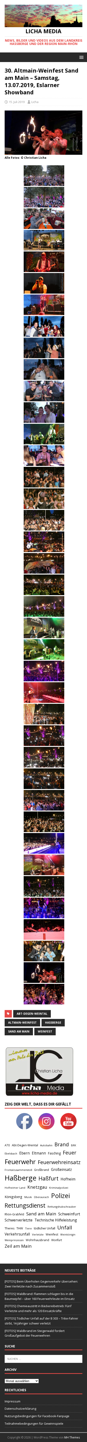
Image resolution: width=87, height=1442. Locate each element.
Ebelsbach (11, 1153)
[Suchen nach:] (43, 1359)
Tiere (28, 1228)
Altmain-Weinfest (22, 1023)
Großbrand (41, 1170)
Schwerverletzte (18, 1220)
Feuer (69, 1152)
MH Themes (72, 1437)
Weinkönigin (67, 1234)
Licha (35, 102)
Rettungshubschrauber (62, 1206)
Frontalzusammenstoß (18, 1170)
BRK (73, 1145)
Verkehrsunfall (17, 1234)
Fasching (54, 1153)
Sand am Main (18, 1031)
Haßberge (53, 1023)
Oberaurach (41, 1197)
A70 (7, 1145)
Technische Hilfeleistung (56, 1220)
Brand (62, 1144)
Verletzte (38, 1234)
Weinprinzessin (14, 1240)
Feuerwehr (20, 1161)
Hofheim (68, 1179)
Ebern (24, 1153)
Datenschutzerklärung (20, 1408)
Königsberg (13, 1197)
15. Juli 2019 (17, 102)
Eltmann (39, 1153)
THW (19, 1228)
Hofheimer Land (15, 1187)
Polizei (60, 1195)
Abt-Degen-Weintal (32, 1014)
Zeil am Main (18, 1246)
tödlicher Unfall (44, 1228)
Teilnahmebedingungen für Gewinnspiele (34, 1423)
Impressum (12, 1401)
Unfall (64, 1227)
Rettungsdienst (25, 1205)
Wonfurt (56, 1240)
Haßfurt (48, 1178)
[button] (80, 57)
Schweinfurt (69, 1214)
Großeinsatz (61, 1169)
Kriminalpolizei (58, 1187)
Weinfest (45, 1031)
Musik (28, 1197)
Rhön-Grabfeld (14, 1214)
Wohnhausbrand (37, 1240)
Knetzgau (37, 1187)
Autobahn (46, 1145)
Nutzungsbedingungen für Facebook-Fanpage (37, 1416)
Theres (9, 1228)
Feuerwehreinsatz (59, 1162)
